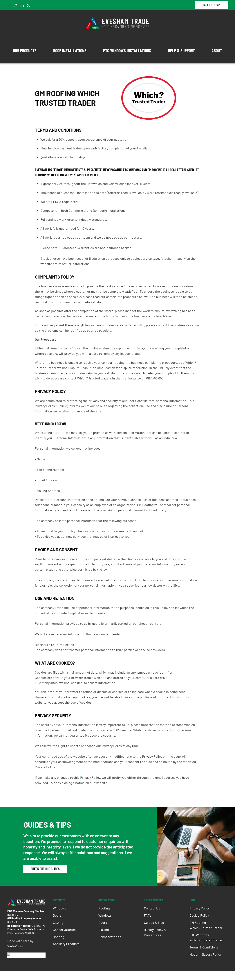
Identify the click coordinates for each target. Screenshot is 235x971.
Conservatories (64, 930)
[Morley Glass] (20, 955)
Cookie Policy (199, 915)
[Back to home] (117, 23)
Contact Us (152, 908)
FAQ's (147, 915)
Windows (59, 908)
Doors (57, 915)
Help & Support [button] (181, 50)
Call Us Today (211, 5)
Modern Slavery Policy (205, 954)
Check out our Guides (45, 869)
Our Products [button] (25, 50)
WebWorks (15, 946)
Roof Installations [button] (69, 50)
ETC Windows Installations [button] (127, 50)
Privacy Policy (199, 908)
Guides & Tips (154, 922)
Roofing (58, 937)
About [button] (217, 50)
